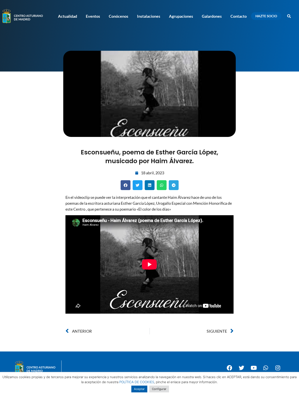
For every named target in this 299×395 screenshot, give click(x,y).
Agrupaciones (181, 16)
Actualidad (67, 16)
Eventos (93, 16)
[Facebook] (229, 367)
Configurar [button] (159, 389)
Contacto (238, 16)
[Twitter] (241, 367)
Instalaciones (148, 16)
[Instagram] (277, 367)
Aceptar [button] (139, 389)
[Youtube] (253, 367)
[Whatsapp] (265, 367)
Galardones (212, 16)
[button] (289, 16)
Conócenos (118, 16)
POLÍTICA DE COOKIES (136, 382)
